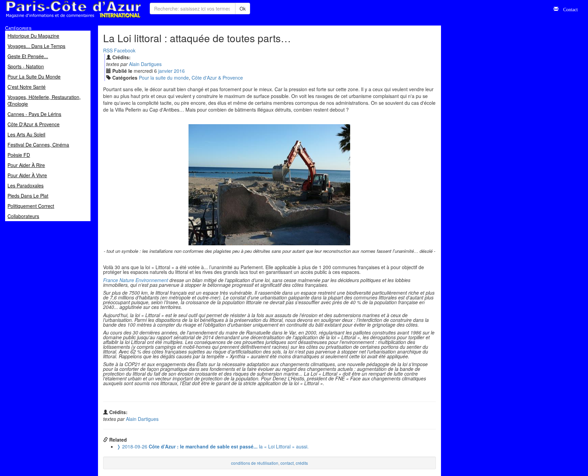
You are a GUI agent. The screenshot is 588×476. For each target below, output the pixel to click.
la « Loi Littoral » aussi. (213, 446)
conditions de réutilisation (254, 463)
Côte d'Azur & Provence (217, 77)
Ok (243, 8)
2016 (179, 70)
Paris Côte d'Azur (58, 18)
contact (287, 463)
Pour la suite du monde (164, 77)
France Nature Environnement (135, 280)
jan (165, 70)
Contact (568, 9)
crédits (302, 463)
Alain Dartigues (145, 64)
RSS (108, 50)
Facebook (124, 50)
